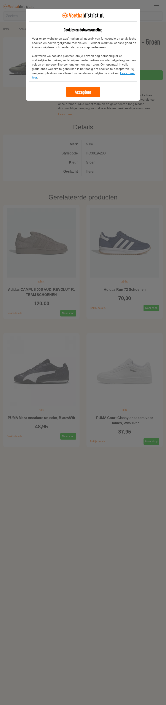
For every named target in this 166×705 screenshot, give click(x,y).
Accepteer (83, 92)
